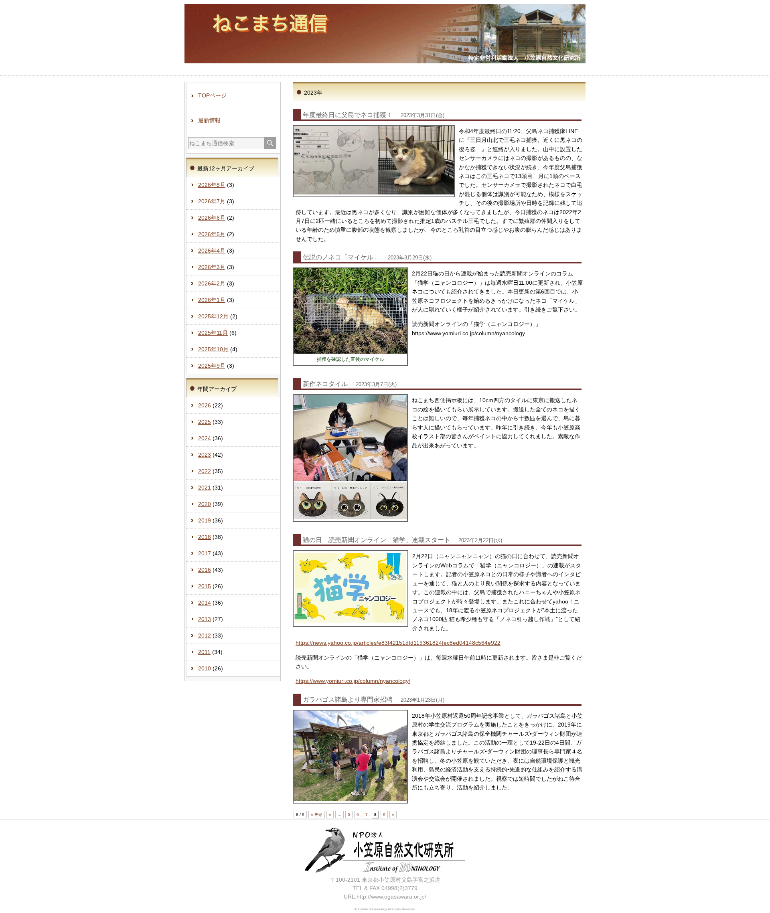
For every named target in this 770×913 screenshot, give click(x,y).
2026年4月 (211, 250)
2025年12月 (213, 316)
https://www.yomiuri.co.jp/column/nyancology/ (353, 681)
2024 (204, 438)
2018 (204, 537)
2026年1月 (211, 300)
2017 (204, 553)
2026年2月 (211, 283)
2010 (204, 668)
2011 (204, 652)
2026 (204, 405)
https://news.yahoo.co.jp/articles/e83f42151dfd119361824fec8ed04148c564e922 (398, 643)
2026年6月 (211, 218)
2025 (204, 422)
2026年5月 (211, 234)
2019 (204, 520)
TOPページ (212, 95)
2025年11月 (213, 333)
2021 (204, 487)
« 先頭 (316, 814)
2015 (204, 586)
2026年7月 (211, 201)
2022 (204, 471)
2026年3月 (211, 267)
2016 (204, 570)
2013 (204, 619)
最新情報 (209, 120)
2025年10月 (213, 349)
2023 (204, 454)
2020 (204, 504)
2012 (204, 635)
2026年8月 (211, 185)
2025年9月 (211, 365)
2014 (204, 602)
